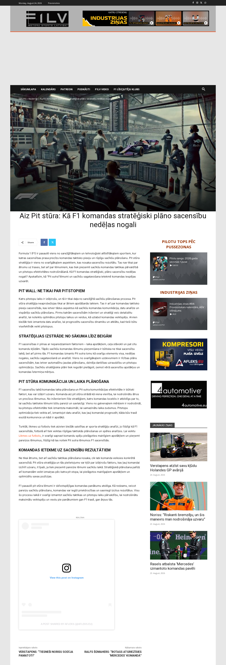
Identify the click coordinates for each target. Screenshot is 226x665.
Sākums (22, 98)
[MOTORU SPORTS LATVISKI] (47, 19)
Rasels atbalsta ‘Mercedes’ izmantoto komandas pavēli (172, 566)
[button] (203, 89)
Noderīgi (33, 98)
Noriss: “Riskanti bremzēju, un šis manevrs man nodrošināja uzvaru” (177, 517)
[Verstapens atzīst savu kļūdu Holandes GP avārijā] (178, 447)
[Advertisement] (113, 58)
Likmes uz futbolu (30, 435)
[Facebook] (193, 3)
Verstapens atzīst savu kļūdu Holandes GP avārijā (173, 468)
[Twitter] (201, 3)
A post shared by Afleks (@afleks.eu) (67, 624)
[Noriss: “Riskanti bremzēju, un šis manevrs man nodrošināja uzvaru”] (178, 496)
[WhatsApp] (205, 3)
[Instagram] (197, 3)
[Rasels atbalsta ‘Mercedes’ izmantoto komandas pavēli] (178, 545)
